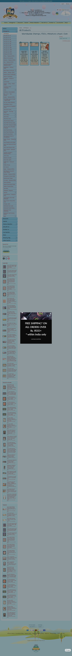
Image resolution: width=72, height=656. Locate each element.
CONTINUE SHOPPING (36, 339)
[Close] (50, 313)
